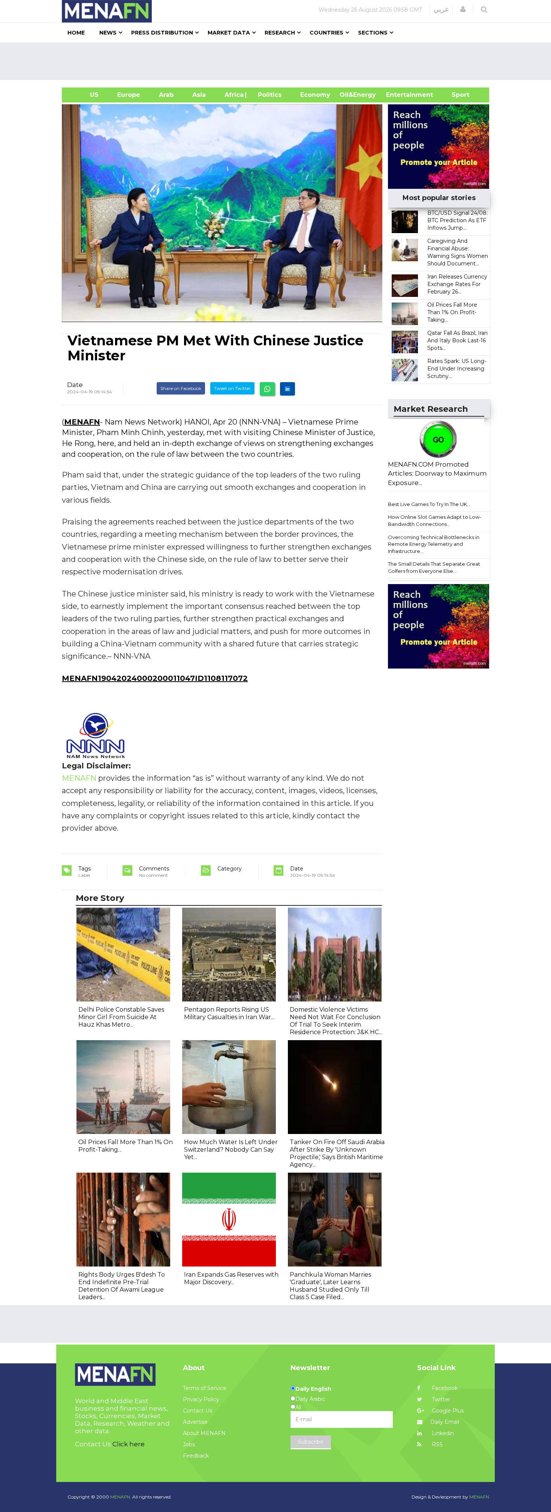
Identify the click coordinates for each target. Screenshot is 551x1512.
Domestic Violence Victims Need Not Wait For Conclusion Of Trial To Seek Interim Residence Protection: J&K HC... (336, 1021)
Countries (326, 32)
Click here (128, 1444)
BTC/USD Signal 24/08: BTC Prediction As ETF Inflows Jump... (457, 220)
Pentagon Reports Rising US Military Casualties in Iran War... (229, 1013)
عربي (441, 9)
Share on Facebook (180, 388)
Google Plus (447, 1410)
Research (280, 32)
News (108, 32)
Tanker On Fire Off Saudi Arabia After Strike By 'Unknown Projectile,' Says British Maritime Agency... (337, 1153)
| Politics (268, 94)
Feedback (196, 1455)
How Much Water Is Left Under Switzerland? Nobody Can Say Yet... (231, 1150)
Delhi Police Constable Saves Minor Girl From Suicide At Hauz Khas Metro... (121, 1017)
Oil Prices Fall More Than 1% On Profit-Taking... (452, 312)
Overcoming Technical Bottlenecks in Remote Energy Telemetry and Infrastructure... (433, 544)
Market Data (229, 32)
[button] (463, 9)
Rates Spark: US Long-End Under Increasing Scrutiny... (456, 369)
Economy (315, 94)
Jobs (189, 1444)
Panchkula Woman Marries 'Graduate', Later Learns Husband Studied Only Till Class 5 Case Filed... (330, 1286)
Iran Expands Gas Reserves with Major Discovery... (231, 1278)
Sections (373, 32)
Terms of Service (204, 1388)
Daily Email (444, 1422)
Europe (129, 94)
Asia (199, 94)
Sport (455, 94)
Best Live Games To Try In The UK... (429, 504)
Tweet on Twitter (232, 388)
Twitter (440, 1399)
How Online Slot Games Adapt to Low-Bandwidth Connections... (434, 520)
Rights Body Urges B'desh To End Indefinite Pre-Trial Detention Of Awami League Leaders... (121, 1286)
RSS (436, 1444)
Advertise (195, 1422)
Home (76, 32)
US (85, 94)
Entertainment (398, 94)
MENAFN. (120, 1497)
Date (75, 385)
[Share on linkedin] (287, 389)
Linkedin (442, 1433)
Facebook (444, 1388)
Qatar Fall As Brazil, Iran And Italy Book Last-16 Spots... (457, 340)
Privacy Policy (201, 1399)
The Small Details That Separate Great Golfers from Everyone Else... (434, 567)
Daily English (313, 1388)
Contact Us (197, 1410)
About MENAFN (204, 1433)
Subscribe (310, 1441)
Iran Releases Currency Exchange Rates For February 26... (457, 284)
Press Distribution (162, 32)
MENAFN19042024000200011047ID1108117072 (155, 678)
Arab (166, 94)
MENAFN (82, 421)
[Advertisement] (278, 61)
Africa (233, 94)
